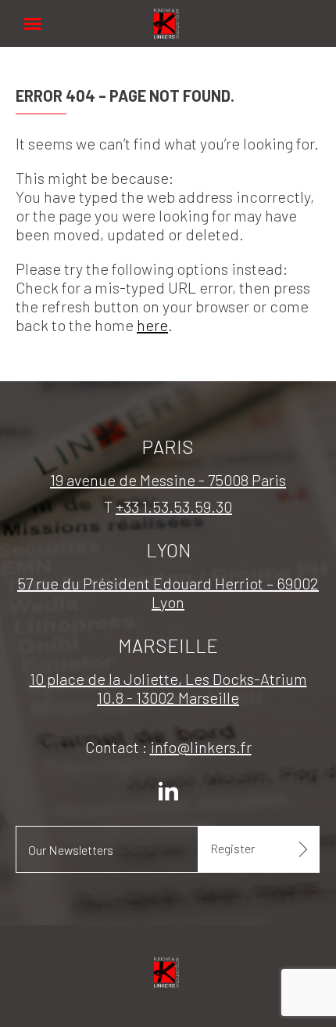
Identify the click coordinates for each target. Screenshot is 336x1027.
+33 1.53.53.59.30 (174, 506)
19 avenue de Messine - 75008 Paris (168, 479)
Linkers (168, 15)
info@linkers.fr (201, 746)
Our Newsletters (70, 849)
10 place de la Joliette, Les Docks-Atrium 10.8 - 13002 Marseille (168, 688)
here (152, 324)
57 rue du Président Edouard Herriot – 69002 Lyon (168, 592)
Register (232, 848)
